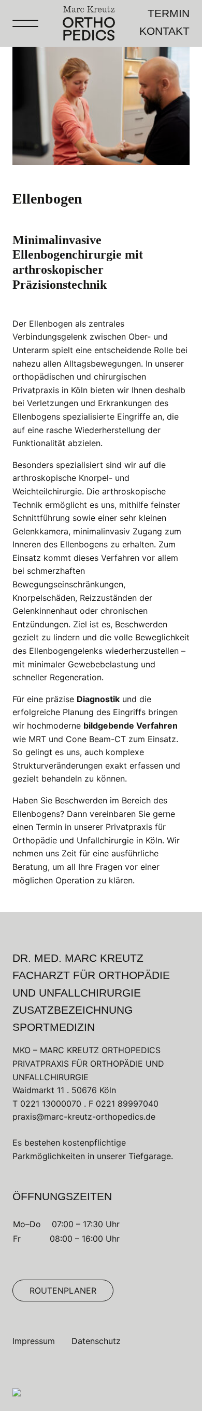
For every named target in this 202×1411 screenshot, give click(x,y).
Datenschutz (96, 1341)
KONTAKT (164, 31)
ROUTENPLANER (63, 1290)
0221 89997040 (127, 1103)
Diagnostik (98, 699)
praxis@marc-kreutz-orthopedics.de (83, 1116)
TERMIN (169, 13)
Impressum (33, 1341)
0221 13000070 (50, 1103)
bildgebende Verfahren (130, 725)
